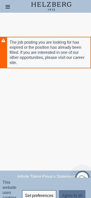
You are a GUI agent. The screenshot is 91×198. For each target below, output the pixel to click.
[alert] (45, 52)
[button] (8, 7)
